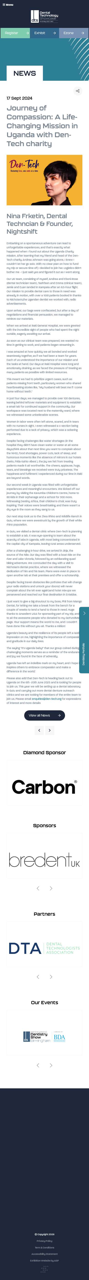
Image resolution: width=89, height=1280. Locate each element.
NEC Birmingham (16, 1212)
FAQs (10, 1174)
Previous (37, 888)
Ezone (68, 33)
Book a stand (14, 1165)
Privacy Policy (44, 1241)
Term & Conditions (44, 1247)
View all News (39, 715)
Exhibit (39, 33)
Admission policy (16, 1169)
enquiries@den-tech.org (46, 698)
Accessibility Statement (44, 1254)
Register (11, 33)
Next (51, 888)
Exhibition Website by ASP (44, 1260)
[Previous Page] (39, 730)
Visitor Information (17, 1152)
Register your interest (19, 1161)
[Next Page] (49, 730)
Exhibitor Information (18, 1157)
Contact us (13, 1178)
